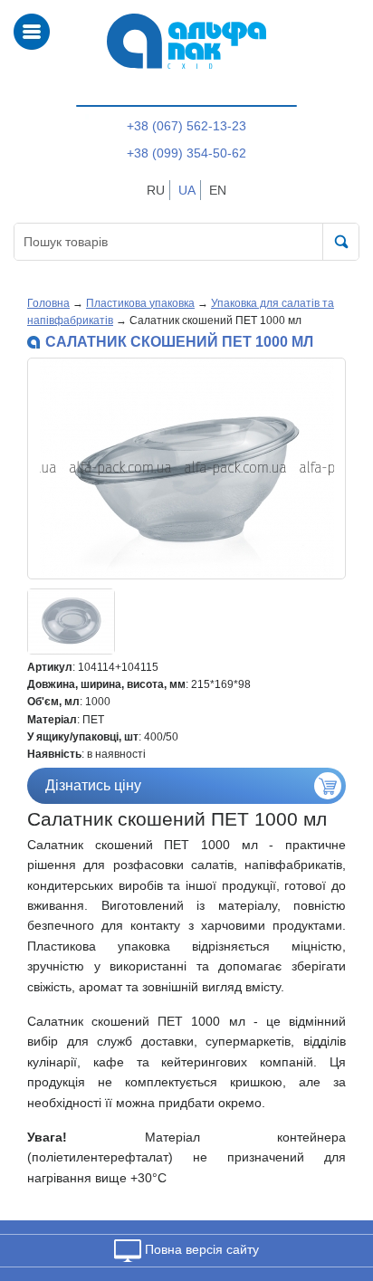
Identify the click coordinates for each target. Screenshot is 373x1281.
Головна (48, 303)
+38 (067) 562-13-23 (186, 126)
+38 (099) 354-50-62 (186, 153)
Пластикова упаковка (140, 303)
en (217, 190)
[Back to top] (335, 1181)
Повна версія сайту (200, 1249)
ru (156, 190)
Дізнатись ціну (93, 785)
